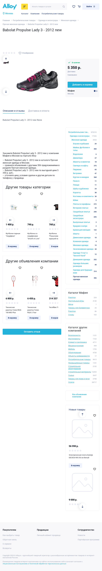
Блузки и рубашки (85, 144)
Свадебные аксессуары (85, 216)
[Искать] (63, 6)
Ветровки (85, 173)
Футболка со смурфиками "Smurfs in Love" (33, 236)
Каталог (24, 14)
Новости (81, 535)
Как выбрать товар (11, 535)
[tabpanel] (32, 120)
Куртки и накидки (85, 177)
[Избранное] (73, 6)
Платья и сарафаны (85, 204)
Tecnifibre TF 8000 (56, 307)
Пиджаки (85, 169)
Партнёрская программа (88, 540)
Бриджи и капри (85, 226)
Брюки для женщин (85, 230)
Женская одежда (68, 20)
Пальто (85, 181)
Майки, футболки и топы (85, 148)
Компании (35, 14)
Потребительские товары (53, 14)
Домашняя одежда (85, 259)
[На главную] (11, 6)
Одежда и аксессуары (48, 20)
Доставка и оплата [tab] (38, 110)
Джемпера (85, 158)
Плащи (85, 185)
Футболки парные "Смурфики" (13, 234)
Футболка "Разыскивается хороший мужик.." (56, 236)
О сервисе (7, 544)
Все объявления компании (79, 395)
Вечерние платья (85, 208)
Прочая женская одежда (14, 24)
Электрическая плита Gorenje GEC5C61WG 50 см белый (81, 456)
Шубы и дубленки (85, 189)
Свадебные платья (85, 212)
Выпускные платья (85, 222)
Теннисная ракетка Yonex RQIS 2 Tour (33, 310)
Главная (6, 20)
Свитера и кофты (85, 166)
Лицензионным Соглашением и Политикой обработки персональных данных (34, 564)
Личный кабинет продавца (48, 535)
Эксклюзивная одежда (85, 249)
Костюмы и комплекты (85, 196)
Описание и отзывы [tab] (14, 110)
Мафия (71, 90)
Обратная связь (10, 540)
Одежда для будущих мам (85, 271)
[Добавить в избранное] (20, 193)
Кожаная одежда (85, 241)
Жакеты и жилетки (85, 162)
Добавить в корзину (82, 84)
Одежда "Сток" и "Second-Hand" (85, 254)
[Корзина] (79, 6)
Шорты (85, 234)
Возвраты (7, 548)
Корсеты (85, 192)
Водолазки (85, 154)
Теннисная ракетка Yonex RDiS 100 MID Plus (13, 310)
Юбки (85, 200)
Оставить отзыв (32, 331)
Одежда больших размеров (85, 264)
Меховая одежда (85, 245)
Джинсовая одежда (85, 237)
